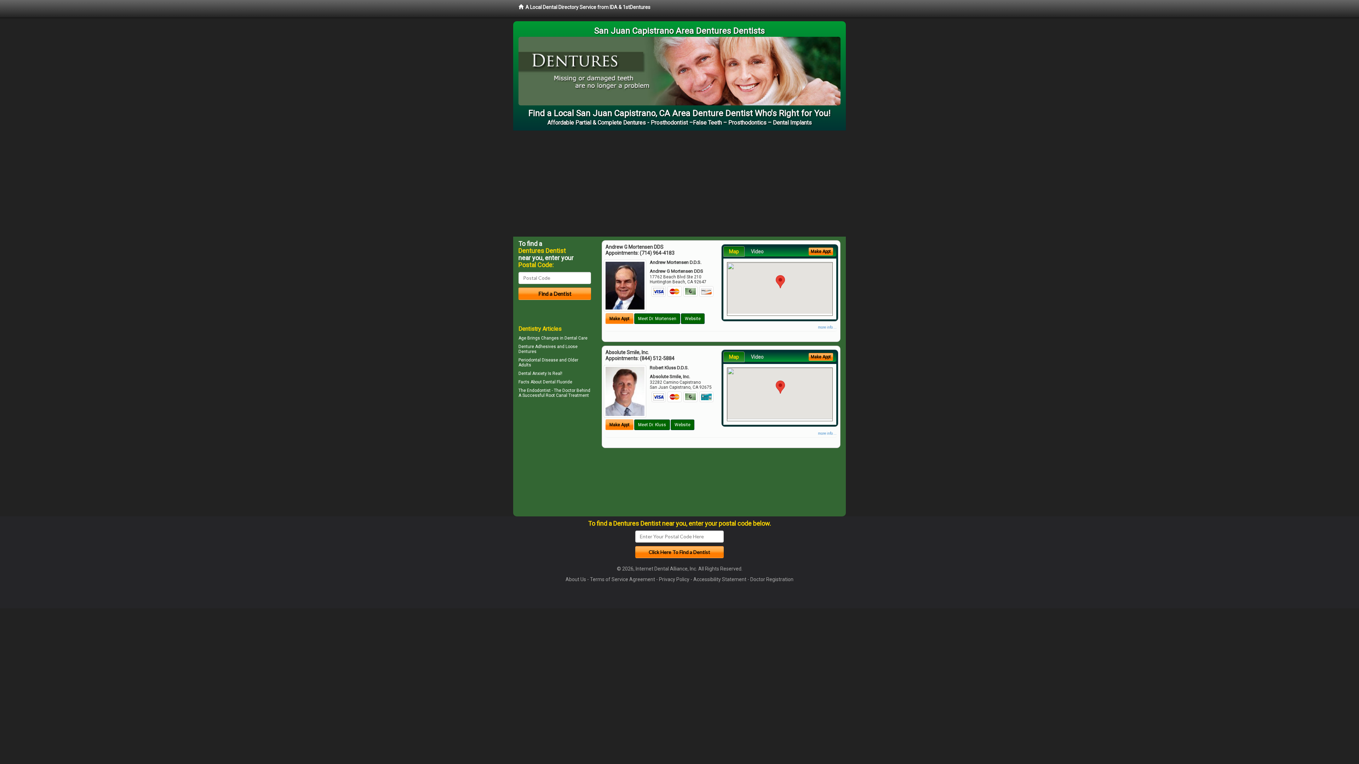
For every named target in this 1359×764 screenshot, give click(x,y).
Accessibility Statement (719, 579)
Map (734, 251)
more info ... (827, 327)
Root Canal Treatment (567, 395)
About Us (576, 579)
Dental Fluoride (557, 382)
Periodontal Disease (538, 360)
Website (693, 318)
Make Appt (619, 318)
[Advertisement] (679, 183)
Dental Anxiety (532, 373)
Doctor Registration (771, 579)
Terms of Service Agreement (622, 579)
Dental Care (575, 338)
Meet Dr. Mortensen (657, 318)
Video (757, 251)
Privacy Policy (674, 579)
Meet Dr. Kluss (652, 424)
